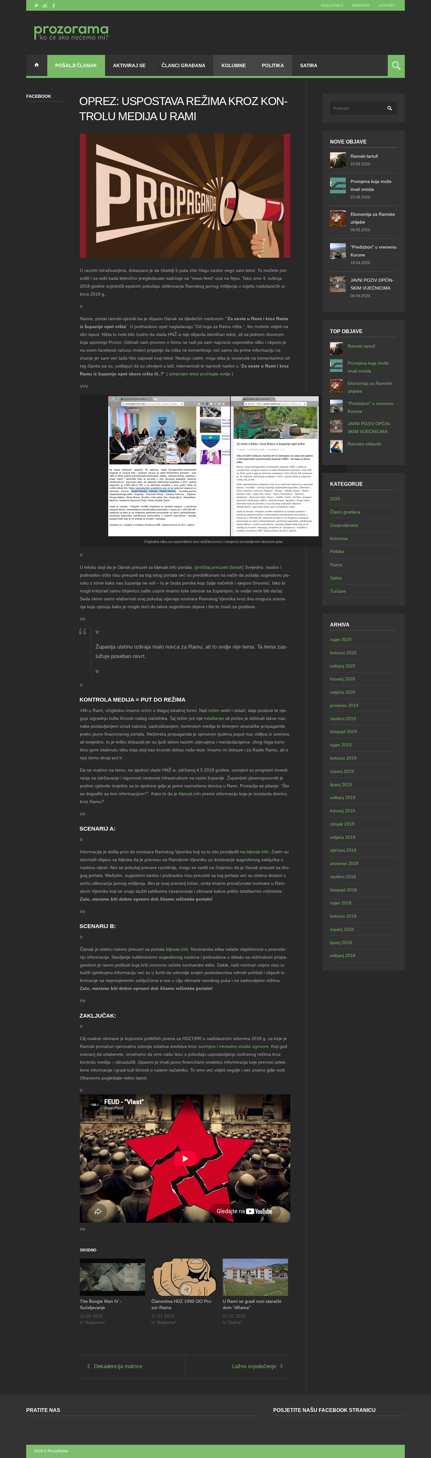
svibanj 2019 (342, 797)
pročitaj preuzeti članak (219, 567)
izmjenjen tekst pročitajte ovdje (199, 373)
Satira (308, 65)
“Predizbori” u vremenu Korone (374, 250)
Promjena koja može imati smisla (371, 185)
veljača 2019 (342, 837)
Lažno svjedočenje (254, 1366)
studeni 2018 (343, 876)
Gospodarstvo (344, 525)
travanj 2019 (342, 810)
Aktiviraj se (129, 65)
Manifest (361, 5)
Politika (273, 65)
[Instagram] (44, 5)
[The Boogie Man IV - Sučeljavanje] (112, 1277)
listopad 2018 (343, 889)
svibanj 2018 (342, 955)
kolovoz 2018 (343, 916)
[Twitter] (36, 5)
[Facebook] (53, 5)
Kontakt (387, 5)
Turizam (338, 591)
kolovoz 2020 (343, 652)
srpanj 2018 (342, 929)
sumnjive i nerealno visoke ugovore (233, 1046)
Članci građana (183, 65)
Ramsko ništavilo (364, 443)
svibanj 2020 (342, 665)
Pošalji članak (76, 65)
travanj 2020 (342, 678)
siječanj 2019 (343, 850)
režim (146, 710)
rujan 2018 (340, 902)
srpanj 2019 (342, 771)
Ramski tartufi (364, 156)
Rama (336, 564)
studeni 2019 (343, 718)
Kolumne (233, 65)
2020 (335, 498)
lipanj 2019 (341, 784)
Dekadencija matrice (118, 1366)
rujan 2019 (340, 744)
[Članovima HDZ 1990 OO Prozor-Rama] (184, 1277)
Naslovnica (332, 5)
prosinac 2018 (344, 863)
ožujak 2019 (342, 823)
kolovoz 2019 (343, 758)
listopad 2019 (343, 731)
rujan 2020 (340, 639)
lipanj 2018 (341, 942)
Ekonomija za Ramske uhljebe (373, 218)
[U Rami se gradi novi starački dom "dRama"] (255, 1277)
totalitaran (214, 718)
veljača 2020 (342, 692)
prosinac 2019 (344, 705)
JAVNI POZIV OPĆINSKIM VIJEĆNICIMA (372, 284)
